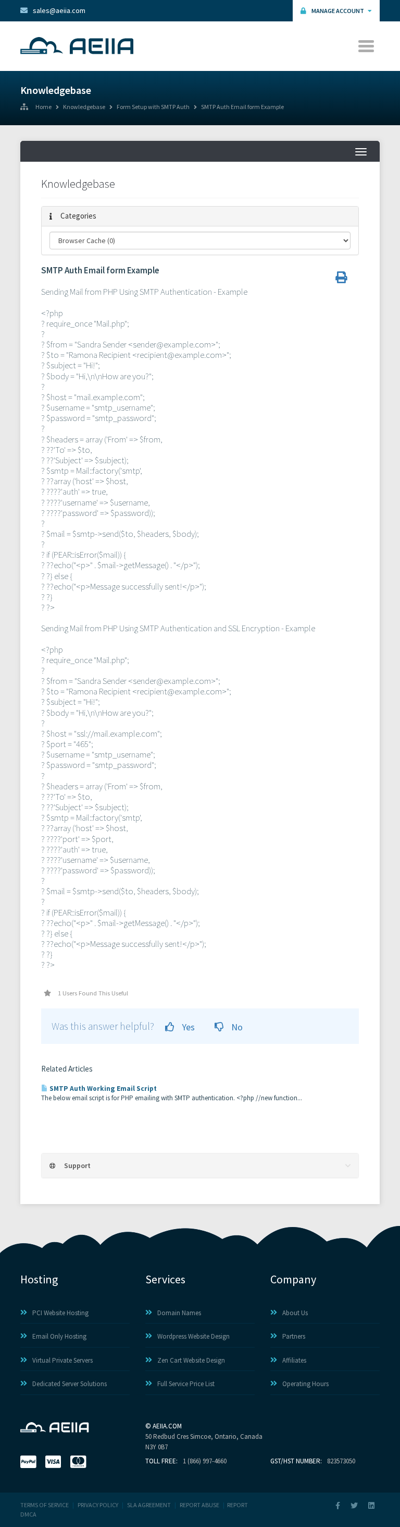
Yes (187, 1027)
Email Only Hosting (59, 1336)
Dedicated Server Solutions (69, 1383)
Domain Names (179, 1312)
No (236, 1027)
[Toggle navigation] (367, 46)
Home (43, 107)
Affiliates (294, 1360)
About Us (295, 1312)
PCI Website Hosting (60, 1312)
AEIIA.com (167, 1426)
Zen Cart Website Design (191, 1360)
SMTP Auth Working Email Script (102, 1088)
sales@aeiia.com (59, 10)
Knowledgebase (84, 107)
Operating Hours (305, 1383)
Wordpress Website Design (193, 1336)
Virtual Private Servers (62, 1360)
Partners (293, 1336)
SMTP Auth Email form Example (242, 107)
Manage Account (338, 11)
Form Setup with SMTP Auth (153, 107)
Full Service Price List (186, 1383)
